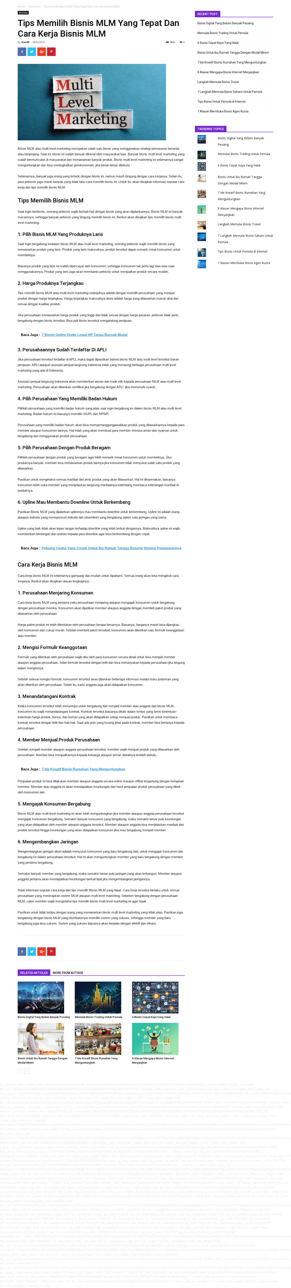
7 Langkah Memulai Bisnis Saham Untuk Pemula (229, 91)
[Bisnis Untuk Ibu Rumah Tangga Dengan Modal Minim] (44, 1039)
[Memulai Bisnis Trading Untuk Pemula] (101, 998)
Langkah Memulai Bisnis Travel (218, 82)
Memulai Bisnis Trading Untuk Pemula (98, 1017)
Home (21, 6)
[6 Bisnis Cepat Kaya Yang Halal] (158, 998)
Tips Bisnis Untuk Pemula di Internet (221, 101)
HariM (25, 42)
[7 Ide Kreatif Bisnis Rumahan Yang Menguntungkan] (101, 1039)
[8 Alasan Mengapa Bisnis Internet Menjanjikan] (158, 1039)
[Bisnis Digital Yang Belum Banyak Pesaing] (44, 998)
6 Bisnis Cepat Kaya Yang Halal (151, 1017)
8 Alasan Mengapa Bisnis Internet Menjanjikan (228, 72)
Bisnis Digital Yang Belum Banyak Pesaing (44, 1017)
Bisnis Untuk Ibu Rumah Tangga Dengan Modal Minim (233, 52)
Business (34, 6)
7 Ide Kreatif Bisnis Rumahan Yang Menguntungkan (232, 62)
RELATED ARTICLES (34, 973)
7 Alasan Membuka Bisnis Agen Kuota (222, 111)
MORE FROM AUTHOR (68, 973)
